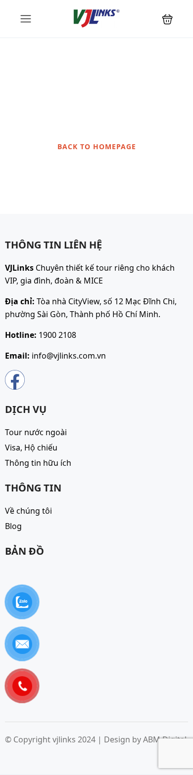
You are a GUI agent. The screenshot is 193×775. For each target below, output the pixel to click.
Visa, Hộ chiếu (31, 447)
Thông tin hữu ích (38, 462)
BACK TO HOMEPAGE (96, 146)
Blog (13, 526)
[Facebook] (15, 380)
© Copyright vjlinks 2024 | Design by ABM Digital (96, 739)
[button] (167, 19)
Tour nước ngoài (36, 432)
